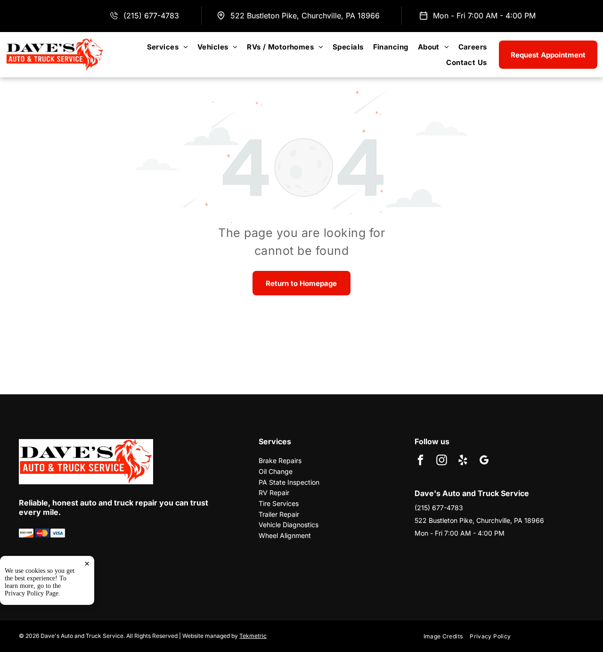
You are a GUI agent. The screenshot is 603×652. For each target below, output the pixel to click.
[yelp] (463, 461)
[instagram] (441, 461)
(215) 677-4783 (151, 15)
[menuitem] (167, 47)
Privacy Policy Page (31, 593)
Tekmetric (253, 635)
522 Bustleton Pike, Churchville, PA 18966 (305, 15)
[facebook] (420, 461)
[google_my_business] (484, 461)
